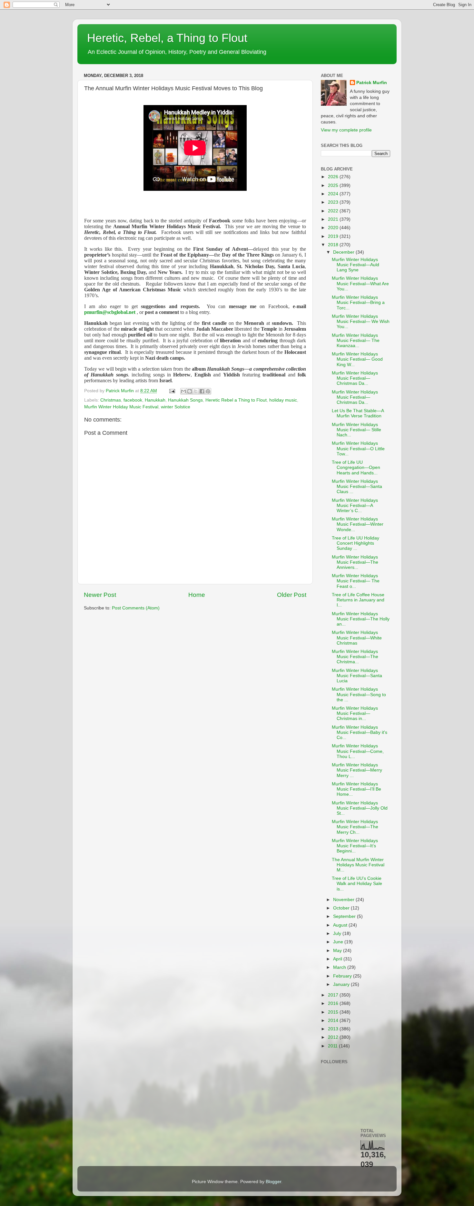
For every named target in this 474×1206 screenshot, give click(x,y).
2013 (334, 1028)
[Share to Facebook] (202, 391)
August (341, 925)
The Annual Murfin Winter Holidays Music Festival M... (358, 864)
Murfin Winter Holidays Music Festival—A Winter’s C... (355, 505)
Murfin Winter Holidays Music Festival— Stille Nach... (356, 429)
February (343, 976)
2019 (334, 236)
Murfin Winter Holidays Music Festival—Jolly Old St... (360, 808)
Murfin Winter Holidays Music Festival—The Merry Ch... (355, 826)
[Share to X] (196, 391)
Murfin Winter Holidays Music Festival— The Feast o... (356, 580)
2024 (334, 193)
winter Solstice (175, 406)
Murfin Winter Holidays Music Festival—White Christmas (357, 637)
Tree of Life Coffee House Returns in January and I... (358, 600)
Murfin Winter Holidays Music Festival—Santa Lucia (357, 675)
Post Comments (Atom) (136, 608)
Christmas (110, 400)
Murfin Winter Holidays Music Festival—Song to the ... (359, 694)
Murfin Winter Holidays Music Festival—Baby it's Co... (359, 732)
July (337, 933)
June (338, 941)
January (342, 984)
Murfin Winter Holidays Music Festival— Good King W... (357, 359)
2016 (334, 1003)
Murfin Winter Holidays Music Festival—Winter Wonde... (357, 524)
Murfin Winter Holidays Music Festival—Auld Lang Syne (355, 264)
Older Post (291, 594)
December (344, 252)
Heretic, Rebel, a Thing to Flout (167, 37)
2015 (334, 1012)
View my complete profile (346, 130)
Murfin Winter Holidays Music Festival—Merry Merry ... (357, 770)
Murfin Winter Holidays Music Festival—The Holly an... (361, 619)
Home (196, 594)
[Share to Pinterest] (208, 391)
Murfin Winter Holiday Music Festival (121, 406)
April (338, 959)
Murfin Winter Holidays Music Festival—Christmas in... (355, 713)
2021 (334, 219)
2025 (334, 185)
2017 (334, 995)
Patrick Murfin (371, 82)
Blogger (273, 1181)
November (344, 899)
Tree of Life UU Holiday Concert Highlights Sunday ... (355, 543)
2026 (334, 176)
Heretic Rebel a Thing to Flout (236, 400)
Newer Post (100, 594)
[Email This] (183, 391)
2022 (334, 211)
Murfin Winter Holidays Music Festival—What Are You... (360, 283)
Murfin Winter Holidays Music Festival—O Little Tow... (358, 448)
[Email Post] (171, 390)
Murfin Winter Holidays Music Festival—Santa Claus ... (357, 486)
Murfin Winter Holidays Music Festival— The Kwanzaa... (356, 340)
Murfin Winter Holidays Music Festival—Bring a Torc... (358, 302)
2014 (334, 1020)
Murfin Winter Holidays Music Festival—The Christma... (355, 656)
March (340, 967)
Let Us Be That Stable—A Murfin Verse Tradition (358, 413)
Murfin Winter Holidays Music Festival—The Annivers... (355, 562)
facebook (132, 400)
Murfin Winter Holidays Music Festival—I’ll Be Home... (356, 789)
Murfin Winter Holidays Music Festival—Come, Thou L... (358, 751)
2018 (334, 244)
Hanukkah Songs (185, 400)
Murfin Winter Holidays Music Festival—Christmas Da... (355, 378)
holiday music (283, 400)
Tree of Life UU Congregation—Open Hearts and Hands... (356, 467)
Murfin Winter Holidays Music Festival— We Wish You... (361, 321)
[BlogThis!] (189, 391)
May (338, 950)
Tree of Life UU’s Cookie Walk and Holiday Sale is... (357, 883)
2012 (334, 1037)
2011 (333, 1046)
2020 (334, 227)
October (342, 908)
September (345, 916)
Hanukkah (155, 400)
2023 (334, 202)
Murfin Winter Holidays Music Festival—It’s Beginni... (355, 845)
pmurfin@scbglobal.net (109, 312)
